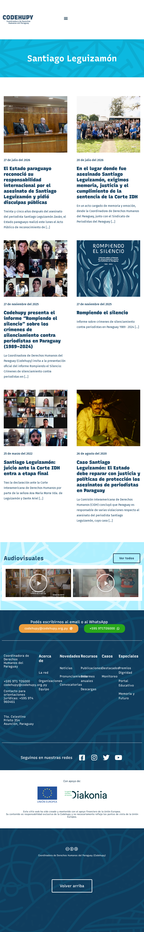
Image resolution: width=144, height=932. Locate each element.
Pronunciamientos (74, 676)
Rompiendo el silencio (102, 312)
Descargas (88, 689)
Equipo (44, 689)
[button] (66, 18)
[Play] (38, 583)
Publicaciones (91, 668)
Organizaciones (50, 681)
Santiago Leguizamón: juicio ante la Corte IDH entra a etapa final (32, 467)
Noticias (66, 668)
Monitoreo (110, 676)
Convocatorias (71, 684)
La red (43, 672)
